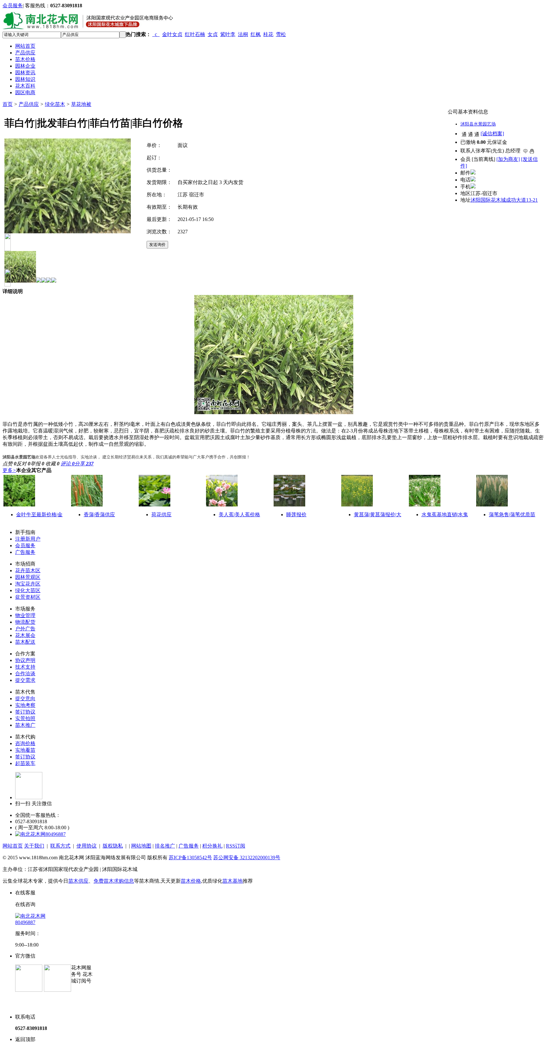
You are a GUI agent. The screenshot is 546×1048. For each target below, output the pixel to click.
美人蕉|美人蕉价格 (239, 514)
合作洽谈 (25, 673)
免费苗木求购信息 (114, 881)
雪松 (281, 34)
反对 (23, 463)
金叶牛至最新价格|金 (39, 514)
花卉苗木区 (27, 570)
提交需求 (25, 680)
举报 (37, 463)
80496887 (56, 834)
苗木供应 (78, 881)
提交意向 (25, 698)
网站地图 (141, 846)
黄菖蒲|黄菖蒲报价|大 (377, 514)
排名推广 (165, 846)
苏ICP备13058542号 (190, 857)
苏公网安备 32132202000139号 (246, 857)
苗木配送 (25, 642)
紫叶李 (227, 34)
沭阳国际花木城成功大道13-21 (504, 200)
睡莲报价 (296, 514)
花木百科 (25, 86)
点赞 (9, 463)
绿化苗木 (55, 104)
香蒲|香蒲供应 (99, 514)
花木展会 (25, 635)
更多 (9, 470)
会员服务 (13, 5)
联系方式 (60, 846)
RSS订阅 (235, 846)
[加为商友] (508, 159)
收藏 (52, 463)
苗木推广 (25, 725)
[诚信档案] (492, 133)
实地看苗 (25, 750)
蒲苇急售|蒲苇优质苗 (512, 514)
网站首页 (25, 46)
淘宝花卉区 (27, 583)
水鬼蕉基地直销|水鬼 (445, 514)
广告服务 (25, 552)
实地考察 (25, 705)
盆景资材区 (27, 597)
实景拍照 (25, 718)
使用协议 (86, 846)
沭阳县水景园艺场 (478, 124)
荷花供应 (161, 514)
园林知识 (25, 79)
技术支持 (25, 667)
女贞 (213, 34)
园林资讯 (25, 72)
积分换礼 (212, 846)
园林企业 (25, 66)
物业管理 (25, 615)
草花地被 (81, 104)
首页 (8, 104)
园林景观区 (27, 577)
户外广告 (25, 628)
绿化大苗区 (27, 590)
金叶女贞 (172, 34)
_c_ (156, 34)
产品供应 (25, 52)
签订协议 (25, 711)
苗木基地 (232, 881)
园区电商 (25, 92)
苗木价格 (25, 59)
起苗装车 (25, 763)
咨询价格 (25, 743)
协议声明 (25, 660)
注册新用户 (27, 539)
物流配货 (25, 622)
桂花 (268, 34)
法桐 (243, 34)
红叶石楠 (195, 34)
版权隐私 (113, 846)
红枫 (256, 34)
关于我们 (34, 846)
